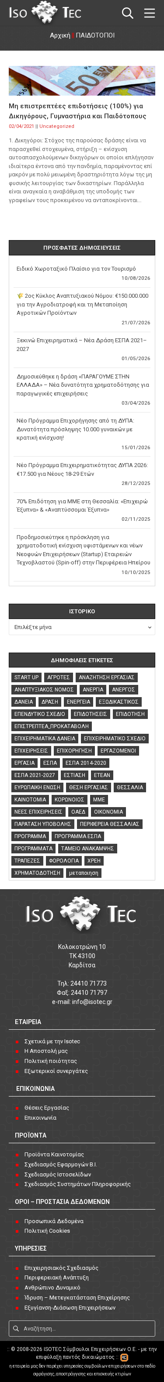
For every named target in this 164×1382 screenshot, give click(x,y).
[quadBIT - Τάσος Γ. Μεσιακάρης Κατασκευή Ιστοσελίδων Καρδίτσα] (124, 1357)
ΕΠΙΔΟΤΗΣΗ (130, 714)
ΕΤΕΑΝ (102, 775)
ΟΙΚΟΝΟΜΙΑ (108, 812)
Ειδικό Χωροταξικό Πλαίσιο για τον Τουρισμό (76, 268)
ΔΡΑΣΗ (50, 702)
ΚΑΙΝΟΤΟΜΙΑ (30, 800)
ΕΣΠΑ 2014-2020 (86, 763)
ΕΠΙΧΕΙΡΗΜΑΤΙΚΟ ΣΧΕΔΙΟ (115, 739)
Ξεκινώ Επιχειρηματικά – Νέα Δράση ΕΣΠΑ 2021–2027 (82, 344)
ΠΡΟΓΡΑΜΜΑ (30, 836)
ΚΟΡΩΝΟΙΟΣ (69, 800)
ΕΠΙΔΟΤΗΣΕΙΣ (90, 714)
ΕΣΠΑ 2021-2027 (34, 775)
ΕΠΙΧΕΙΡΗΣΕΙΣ (31, 751)
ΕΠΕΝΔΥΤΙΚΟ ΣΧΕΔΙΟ (39, 714)
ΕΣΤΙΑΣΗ (74, 775)
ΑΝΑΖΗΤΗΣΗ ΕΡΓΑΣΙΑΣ (107, 677)
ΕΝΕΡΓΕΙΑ (78, 702)
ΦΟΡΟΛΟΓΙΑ (64, 861)
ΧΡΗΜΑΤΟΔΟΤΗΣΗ (37, 873)
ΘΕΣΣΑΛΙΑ (130, 787)
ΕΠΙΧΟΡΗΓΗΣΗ (74, 751)
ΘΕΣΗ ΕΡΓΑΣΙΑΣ (88, 787)
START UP (26, 677)
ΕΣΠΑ (50, 763)
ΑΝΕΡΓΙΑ (93, 690)
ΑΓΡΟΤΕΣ (58, 677)
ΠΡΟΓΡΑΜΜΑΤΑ (33, 849)
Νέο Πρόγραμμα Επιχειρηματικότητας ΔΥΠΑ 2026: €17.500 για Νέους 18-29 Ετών (82, 469)
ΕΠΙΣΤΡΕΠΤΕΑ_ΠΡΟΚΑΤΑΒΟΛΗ (51, 726)
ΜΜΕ (99, 800)
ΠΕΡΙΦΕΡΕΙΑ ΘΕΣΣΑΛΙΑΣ (110, 824)
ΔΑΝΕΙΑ (23, 702)
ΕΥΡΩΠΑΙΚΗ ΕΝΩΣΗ (37, 787)
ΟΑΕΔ (78, 812)
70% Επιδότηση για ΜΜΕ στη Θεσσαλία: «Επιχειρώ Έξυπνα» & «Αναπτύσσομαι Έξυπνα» (82, 505)
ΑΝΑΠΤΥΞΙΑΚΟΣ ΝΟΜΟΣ (44, 690)
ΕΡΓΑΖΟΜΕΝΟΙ (118, 751)
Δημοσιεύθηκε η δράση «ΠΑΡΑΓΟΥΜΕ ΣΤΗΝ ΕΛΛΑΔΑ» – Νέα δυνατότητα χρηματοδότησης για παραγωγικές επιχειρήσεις (83, 385)
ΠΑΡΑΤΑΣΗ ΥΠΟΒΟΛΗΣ (42, 824)
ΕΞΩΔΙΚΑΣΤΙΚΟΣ (119, 702)
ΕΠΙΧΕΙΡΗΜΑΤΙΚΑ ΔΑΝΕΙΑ (44, 739)
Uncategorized (56, 126)
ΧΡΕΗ (94, 861)
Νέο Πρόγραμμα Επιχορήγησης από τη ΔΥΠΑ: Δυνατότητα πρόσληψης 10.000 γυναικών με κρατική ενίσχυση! (75, 429)
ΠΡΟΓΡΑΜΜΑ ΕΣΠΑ (78, 836)
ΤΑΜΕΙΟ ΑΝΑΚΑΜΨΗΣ (87, 849)
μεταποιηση (83, 873)
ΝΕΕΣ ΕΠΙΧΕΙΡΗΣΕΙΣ (38, 812)
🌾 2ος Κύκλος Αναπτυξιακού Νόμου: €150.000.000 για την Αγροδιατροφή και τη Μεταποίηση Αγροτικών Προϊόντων (82, 304)
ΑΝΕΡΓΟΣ (123, 690)
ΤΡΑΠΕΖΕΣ (27, 861)
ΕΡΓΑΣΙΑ (24, 763)
